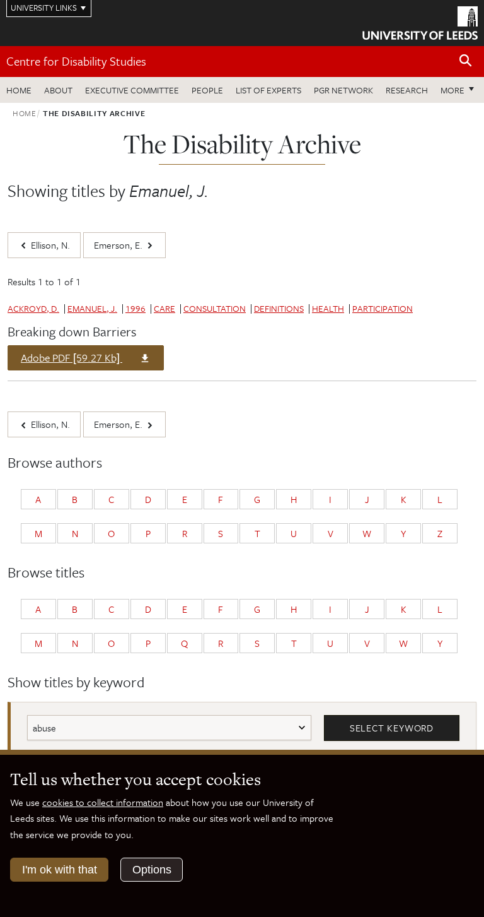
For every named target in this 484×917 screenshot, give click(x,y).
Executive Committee (132, 90)
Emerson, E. (119, 245)
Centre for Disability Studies (76, 60)
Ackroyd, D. (33, 308)
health (328, 308)
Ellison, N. (49, 245)
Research (407, 90)
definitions (279, 308)
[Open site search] (465, 61)
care (164, 308)
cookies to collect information (102, 802)
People (207, 90)
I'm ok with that (59, 869)
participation (382, 308)
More (461, 90)
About (58, 90)
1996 (135, 308)
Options (151, 869)
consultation (214, 308)
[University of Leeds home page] (420, 22)
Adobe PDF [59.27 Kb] (71, 359)
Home (19, 90)
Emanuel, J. (92, 308)
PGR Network (343, 90)
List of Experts (268, 90)
